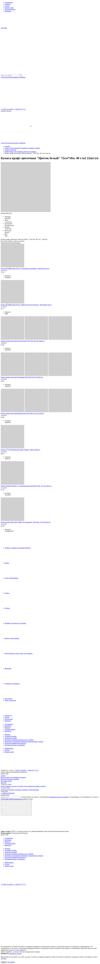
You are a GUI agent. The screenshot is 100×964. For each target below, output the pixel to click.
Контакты (8, 11)
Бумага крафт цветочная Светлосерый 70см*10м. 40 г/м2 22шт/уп (23, 341)
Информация (9, 748)
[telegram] (15, 914)
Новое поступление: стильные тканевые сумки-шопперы (20, 790)
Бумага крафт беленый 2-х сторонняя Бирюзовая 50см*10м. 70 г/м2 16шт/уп (26, 486)
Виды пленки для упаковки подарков (13, 777)
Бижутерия (8, 698)
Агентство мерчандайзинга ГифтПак (13, 77)
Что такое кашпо (6, 781)
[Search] (20, 75)
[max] (15, 930)
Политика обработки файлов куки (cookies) (19, 740)
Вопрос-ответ (9, 8)
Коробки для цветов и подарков (15, 623)
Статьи (7, 6)
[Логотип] (15, 73)
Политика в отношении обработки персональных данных (24, 741)
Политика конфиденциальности (15, 743)
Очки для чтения (10, 700)
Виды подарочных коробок (10, 779)
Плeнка (7, 608)
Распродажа (9, 719)
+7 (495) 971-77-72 (19, 109)
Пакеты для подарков (12, 638)
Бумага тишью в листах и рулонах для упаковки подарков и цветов (23, 786)
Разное (7, 717)
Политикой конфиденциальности (12, 799)
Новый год (8, 715)
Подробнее (11, 962)
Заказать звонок (6, 111)
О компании (9, 2)
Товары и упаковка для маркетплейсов (18, 548)
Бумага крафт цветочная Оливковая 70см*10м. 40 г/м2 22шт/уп (22, 377)
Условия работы (10, 9)
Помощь (7, 734)
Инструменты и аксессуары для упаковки (19, 653)
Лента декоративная (11, 578)
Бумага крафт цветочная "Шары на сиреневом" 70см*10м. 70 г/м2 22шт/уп (26, 522)
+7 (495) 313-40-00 (7, 109)
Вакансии (8, 731)
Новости (7, 4)
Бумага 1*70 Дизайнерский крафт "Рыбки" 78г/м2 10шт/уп (20, 450)
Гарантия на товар (11, 738)
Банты (7, 563)
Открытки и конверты (12, 683)
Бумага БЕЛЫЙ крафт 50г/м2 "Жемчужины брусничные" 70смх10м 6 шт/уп (26, 305)
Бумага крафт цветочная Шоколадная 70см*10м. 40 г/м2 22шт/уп (22, 413)
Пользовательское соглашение (15, 745)
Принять (4, 962)
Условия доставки (11, 736)
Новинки (8, 721)
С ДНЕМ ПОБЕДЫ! (7, 793)
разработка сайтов (15, 953)
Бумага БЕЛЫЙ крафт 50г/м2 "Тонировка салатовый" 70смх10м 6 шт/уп (25, 268)
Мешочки (8, 668)
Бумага (7, 593)
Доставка (4, 28)
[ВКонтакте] (15, 899)
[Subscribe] (16, 807)
